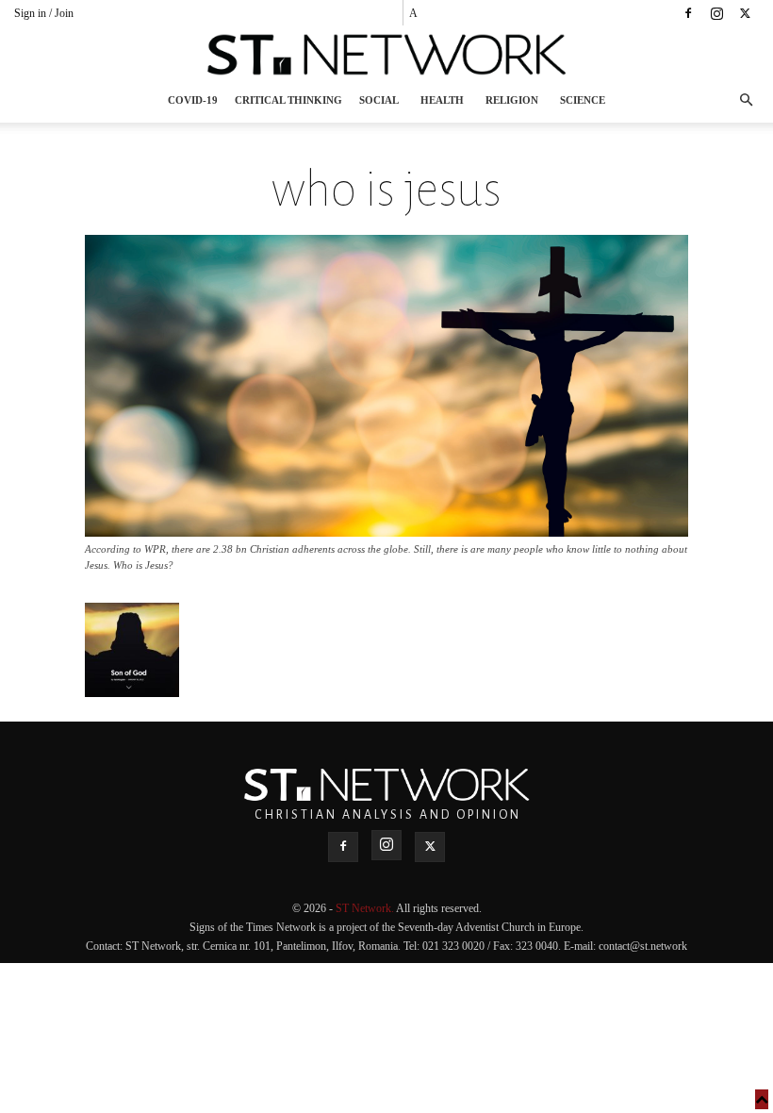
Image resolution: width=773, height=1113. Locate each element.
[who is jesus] (386, 531)
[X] (745, 13)
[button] (745, 100)
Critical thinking (288, 100)
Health (442, 100)
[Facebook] (688, 13)
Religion (511, 100)
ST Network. (366, 908)
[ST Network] (386, 54)
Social (379, 100)
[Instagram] (716, 13)
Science (582, 100)
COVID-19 (193, 100)
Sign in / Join (44, 13)
